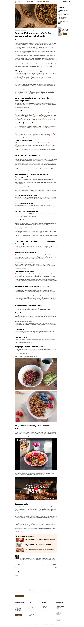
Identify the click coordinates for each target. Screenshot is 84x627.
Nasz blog (23, 1)
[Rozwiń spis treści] (68, 5)
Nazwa (17, 590)
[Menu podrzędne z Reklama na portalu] (44, 1)
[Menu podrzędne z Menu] (32, 1)
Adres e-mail (32, 590)
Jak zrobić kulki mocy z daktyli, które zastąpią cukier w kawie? (24, 566)
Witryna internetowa (47, 590)
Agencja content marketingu (54, 624)
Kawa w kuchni (44, 606)
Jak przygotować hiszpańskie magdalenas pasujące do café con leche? (63, 10)
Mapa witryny (31, 607)
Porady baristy (44, 607)
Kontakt (48, 1)
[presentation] (20, 540)
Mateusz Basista (25, 39)
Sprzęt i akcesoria (45, 608)
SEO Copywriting (31, 614)
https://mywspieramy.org (19, 611)
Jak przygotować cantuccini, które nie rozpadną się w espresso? (40, 539)
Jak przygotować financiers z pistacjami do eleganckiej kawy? (40, 549)
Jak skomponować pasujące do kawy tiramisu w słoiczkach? (62, 18)
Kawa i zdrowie (44, 604)
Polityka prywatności (32, 604)
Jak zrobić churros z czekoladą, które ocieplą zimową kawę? (47, 566)
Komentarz (16, 575)
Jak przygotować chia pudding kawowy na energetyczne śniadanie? (38, 545)
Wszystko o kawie (45, 610)
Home (19, 1)
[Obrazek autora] (15, 39)
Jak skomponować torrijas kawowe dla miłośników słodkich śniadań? (63, 21)
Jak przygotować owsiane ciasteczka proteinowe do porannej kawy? (63, 14)
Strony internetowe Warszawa (37, 624)
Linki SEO (30, 615)
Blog (29, 608)
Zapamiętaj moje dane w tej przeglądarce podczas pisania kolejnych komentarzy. (30, 592)
